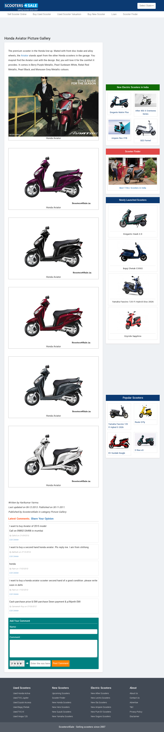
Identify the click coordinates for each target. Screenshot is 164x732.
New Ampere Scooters (101, 707)
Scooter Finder (130, 14)
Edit (11, 539)
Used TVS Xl (18, 711)
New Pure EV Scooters (101, 711)
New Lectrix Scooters (100, 697)
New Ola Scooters (99, 702)
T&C (131, 707)
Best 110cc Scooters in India (132, 188)
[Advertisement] (82, 26)
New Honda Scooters (61, 702)
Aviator (24, 55)
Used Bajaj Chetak (21, 707)
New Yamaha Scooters (62, 716)
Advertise (134, 702)
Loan (114, 14)
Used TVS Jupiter (21, 697)
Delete (15, 539)
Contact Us (134, 697)
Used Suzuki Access (22, 702)
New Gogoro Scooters (101, 716)
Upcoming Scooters (61, 693)
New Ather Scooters (100, 693)
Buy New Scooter (96, 14)
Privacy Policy (136, 711)
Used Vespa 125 (20, 716)
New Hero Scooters (61, 707)
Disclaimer (134, 716)
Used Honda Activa (21, 693)
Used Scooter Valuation (69, 14)
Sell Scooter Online (17, 14)
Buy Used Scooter (42, 14)
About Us (134, 693)
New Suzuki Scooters (61, 711)
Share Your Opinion (42, 519)
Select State (145, 5)
